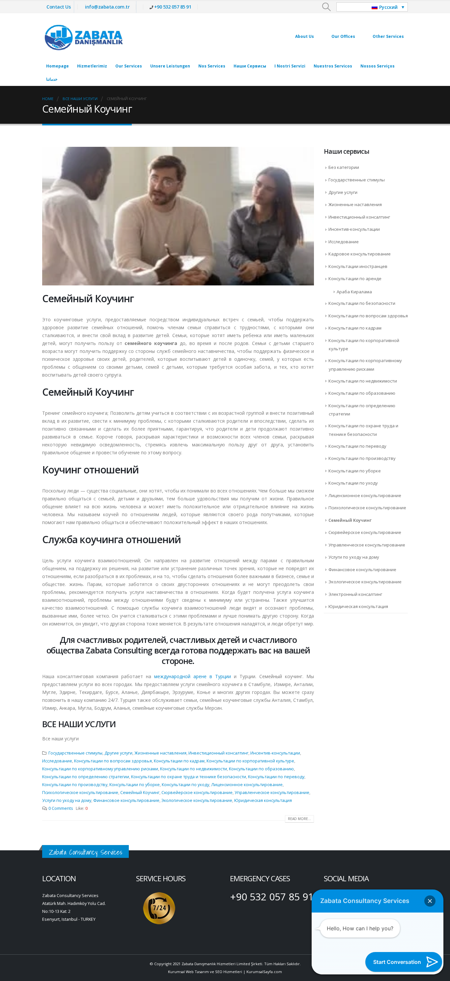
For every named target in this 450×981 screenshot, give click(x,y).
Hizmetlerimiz (92, 66)
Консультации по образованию (261, 769)
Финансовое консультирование (126, 800)
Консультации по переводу (276, 777)
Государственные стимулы (75, 753)
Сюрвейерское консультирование (197, 792)
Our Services (128, 66)
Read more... (299, 818)
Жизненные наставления (160, 753)
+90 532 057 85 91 (172, 7)
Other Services (388, 36)
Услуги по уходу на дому (66, 800)
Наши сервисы (250, 66)
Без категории (343, 167)
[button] (327, 7)
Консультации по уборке (134, 784)
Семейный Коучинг (139, 792)
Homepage (57, 66)
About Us (304, 36)
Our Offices (343, 36)
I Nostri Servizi (289, 66)
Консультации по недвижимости (193, 769)
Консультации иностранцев (357, 266)
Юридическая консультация (263, 800)
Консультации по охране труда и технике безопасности (188, 777)
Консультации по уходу (185, 784)
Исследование (57, 761)
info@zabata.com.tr (107, 7)
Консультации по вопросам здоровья (113, 761)
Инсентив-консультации (275, 753)
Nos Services (211, 66)
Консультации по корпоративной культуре (250, 761)
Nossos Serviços (377, 66)
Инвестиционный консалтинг (218, 753)
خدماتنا (51, 79)
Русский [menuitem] (388, 7)
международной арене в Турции (192, 676)
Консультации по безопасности (361, 303)
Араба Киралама (354, 292)
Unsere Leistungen (170, 66)
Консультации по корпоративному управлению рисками (100, 769)
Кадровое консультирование (359, 254)
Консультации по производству (74, 784)
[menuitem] (372, 6)
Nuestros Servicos (333, 66)
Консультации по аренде (354, 278)
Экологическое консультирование (196, 800)
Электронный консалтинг (355, 594)
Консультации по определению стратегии (85, 777)
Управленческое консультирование (272, 792)
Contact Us (58, 7)
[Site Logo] (83, 36)
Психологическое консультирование (80, 792)
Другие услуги (118, 753)
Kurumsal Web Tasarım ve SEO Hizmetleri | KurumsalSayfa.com (225, 971)
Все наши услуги (79, 723)
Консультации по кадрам (179, 761)
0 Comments (60, 808)
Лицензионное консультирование (247, 784)
